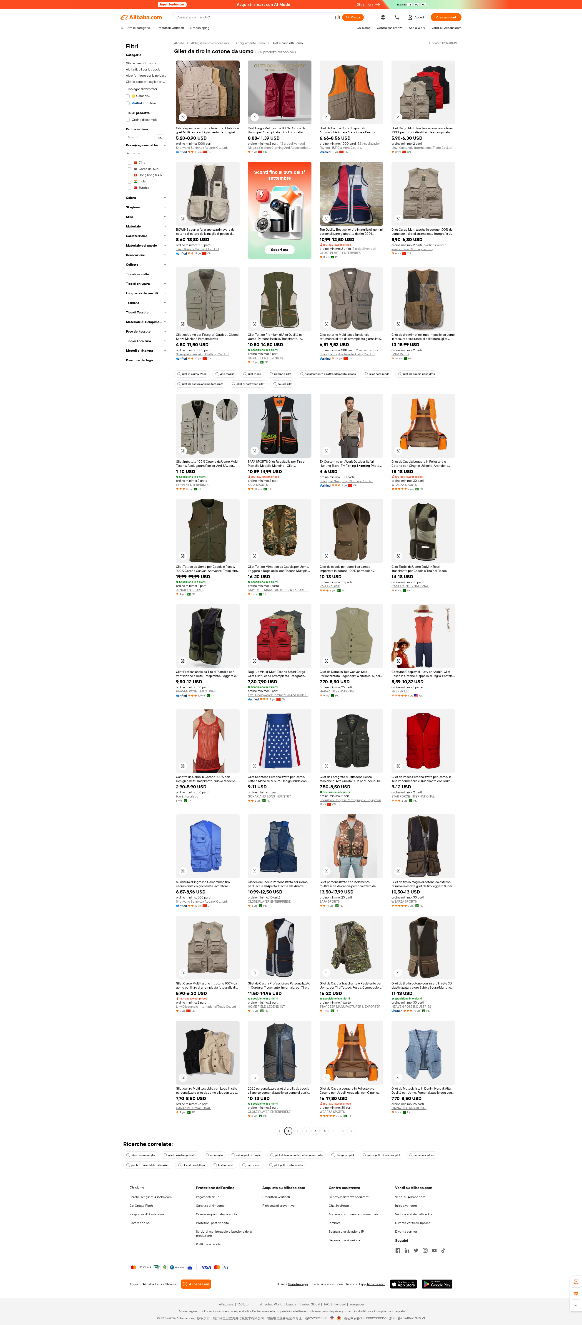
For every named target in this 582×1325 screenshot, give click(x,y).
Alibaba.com (376, 1284)
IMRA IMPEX (400, 354)
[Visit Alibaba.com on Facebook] (398, 1250)
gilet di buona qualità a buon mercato (299, 1155)
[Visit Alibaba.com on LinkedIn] (407, 1250)
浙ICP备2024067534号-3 (407, 1318)
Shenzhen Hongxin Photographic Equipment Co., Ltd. (351, 800)
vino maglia (227, 374)
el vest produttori (194, 1165)
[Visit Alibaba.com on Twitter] (416, 1250)
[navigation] (146, 587)
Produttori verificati (276, 1197)
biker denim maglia (143, 1155)
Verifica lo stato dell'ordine (413, 1214)
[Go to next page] (352, 1131)
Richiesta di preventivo (278, 1205)
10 (342, 1131)
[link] (576, 1282)
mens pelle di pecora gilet (383, 1155)
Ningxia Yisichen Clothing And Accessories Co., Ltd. (279, 147)
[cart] (397, 18)
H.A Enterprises (187, 796)
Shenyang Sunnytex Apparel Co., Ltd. (202, 147)
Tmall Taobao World (268, 1304)
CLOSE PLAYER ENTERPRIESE (341, 253)
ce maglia (216, 1155)
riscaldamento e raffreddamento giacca (330, 374)
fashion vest (225, 1165)
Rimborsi (335, 1223)
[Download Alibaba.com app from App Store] (403, 1284)
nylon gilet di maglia (248, 1155)
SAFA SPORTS (258, 485)
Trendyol (339, 1304)
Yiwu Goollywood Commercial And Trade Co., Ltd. (279, 695)
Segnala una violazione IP (346, 1231)
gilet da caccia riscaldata (419, 374)
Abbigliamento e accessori (210, 43)
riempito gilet (282, 374)
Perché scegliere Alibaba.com (151, 1197)
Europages (357, 1304)
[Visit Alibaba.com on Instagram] (425, 1250)
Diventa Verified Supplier (412, 1223)
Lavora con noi (140, 1223)
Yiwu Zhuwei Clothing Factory (412, 249)
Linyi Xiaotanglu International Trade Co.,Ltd (421, 147)
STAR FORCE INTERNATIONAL (413, 796)
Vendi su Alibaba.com (410, 1197)
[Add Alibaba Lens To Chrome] (196, 1284)
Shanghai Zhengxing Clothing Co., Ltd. (202, 354)
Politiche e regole (208, 1244)
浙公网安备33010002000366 (365, 1318)
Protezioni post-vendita (212, 1223)
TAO (326, 1304)
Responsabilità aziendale (147, 1214)
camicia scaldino (424, 1155)
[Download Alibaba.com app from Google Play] (437, 1284)
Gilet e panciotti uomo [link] (287, 43)
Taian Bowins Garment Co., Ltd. (197, 249)
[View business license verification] (332, 1318)
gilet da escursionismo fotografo (202, 384)
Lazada (291, 1304)
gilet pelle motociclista (288, 1165)
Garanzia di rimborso (210, 1205)
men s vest (254, 1165)
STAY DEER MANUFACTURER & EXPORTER (278, 590)
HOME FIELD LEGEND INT (266, 358)
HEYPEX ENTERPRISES (192, 485)
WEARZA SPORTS (404, 485)
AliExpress (226, 1304)
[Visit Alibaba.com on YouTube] (434, 1250)
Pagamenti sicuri (207, 1197)
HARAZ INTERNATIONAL (337, 691)
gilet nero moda (379, 374)
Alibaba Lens (152, 1284)
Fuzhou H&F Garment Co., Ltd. (341, 147)
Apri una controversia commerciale (353, 1214)
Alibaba (179, 43)
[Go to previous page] (279, 1131)
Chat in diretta (339, 1205)
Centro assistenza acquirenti (349, 1197)
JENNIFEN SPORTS (189, 590)
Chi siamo (137, 1187)
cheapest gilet (345, 1155)
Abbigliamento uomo (250, 43)
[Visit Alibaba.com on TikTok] (443, 1250)
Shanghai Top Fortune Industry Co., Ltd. (347, 354)
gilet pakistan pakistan (182, 1155)
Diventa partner (406, 1231)
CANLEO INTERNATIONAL (410, 586)
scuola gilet (285, 384)
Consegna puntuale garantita (216, 1214)
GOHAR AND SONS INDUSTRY (269, 796)
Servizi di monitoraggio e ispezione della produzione (224, 1233)
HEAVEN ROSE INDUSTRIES (196, 691)
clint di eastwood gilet (250, 384)
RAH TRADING (330, 586)
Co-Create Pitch (141, 1205)
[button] (337, 17)
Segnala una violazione (344, 1240)
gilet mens (254, 374)
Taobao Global (310, 1304)
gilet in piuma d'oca (194, 374)
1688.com (244, 1304)
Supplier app (298, 1284)
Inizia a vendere (406, 1205)
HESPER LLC (400, 691)
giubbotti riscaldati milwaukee (150, 1165)
